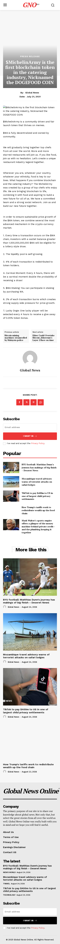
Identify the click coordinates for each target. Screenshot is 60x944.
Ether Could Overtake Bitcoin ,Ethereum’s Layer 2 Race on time (43, 338)
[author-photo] (5, 607)
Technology (9, 895)
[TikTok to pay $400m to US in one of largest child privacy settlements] (11, 496)
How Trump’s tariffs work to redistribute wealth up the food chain (38, 510)
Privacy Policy (37, 443)
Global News (32, 92)
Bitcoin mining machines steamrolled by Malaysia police (16, 338)
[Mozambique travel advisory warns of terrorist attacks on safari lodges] (11, 481)
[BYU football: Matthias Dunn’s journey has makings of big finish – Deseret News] (11, 467)
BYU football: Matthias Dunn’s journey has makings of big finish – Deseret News (39, 467)
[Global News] (30, 358)
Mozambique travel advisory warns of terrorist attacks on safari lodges (37, 481)
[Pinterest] (33, 402)
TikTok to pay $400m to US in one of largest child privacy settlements (37, 496)
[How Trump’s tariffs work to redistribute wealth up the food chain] (11, 510)
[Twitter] (26, 402)
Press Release (30, 56)
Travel (6, 884)
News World (9, 872)
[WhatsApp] (41, 402)
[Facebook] (19, 402)
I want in (28, 436)
